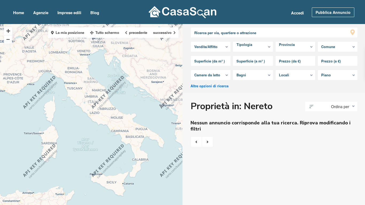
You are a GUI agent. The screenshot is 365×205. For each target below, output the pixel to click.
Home (18, 12)
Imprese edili (69, 12)
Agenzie (40, 12)
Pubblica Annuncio (333, 12)
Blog (94, 12)
